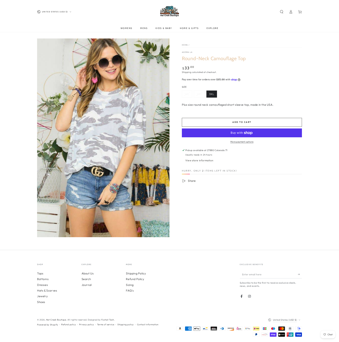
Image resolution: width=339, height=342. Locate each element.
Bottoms (43, 279)
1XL (187, 94)
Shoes (41, 302)
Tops (40, 273)
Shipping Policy (136, 273)
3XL (211, 94)
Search (86, 279)
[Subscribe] (300, 274)
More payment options (242, 141)
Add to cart (241, 122)
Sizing (130, 285)
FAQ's (130, 290)
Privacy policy (86, 324)
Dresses (42, 285)
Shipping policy (125, 324)
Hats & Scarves (47, 290)
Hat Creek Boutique (56, 319)
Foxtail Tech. (108, 319)
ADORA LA (187, 52)
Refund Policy (135, 279)
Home (185, 45)
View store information (199, 160)
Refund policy (68, 324)
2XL (199, 94)
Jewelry (42, 296)
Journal (87, 285)
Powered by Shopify (47, 324)
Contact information (148, 324)
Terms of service (105, 324)
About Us (88, 273)
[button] (281, 12)
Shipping (186, 72)
